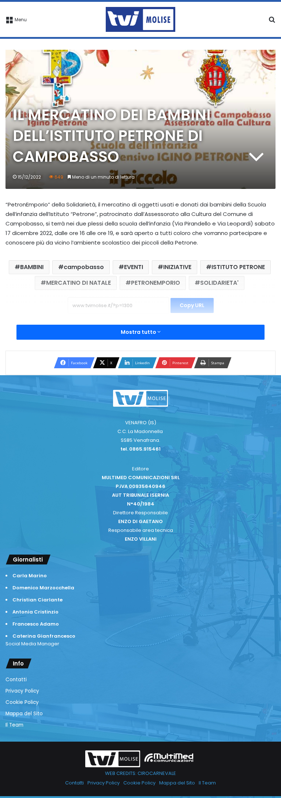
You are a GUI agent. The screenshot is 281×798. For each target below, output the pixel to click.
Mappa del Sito (24, 713)
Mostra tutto (139, 332)
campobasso (84, 267)
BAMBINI (32, 267)
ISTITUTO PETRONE (238, 267)
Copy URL (192, 305)
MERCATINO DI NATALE (78, 283)
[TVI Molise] (140, 19)
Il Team (14, 724)
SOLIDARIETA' (219, 283)
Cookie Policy (22, 702)
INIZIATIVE (177, 267)
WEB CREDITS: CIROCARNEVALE (140, 773)
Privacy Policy (22, 690)
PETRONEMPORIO (155, 283)
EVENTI (133, 267)
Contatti (16, 679)
